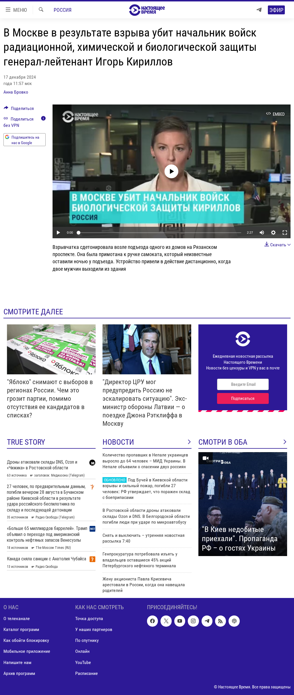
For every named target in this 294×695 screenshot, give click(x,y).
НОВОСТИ (118, 442)
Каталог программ (21, 629)
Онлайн (82, 651)
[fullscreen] (285, 232)
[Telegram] (259, 9)
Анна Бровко (15, 92)
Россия (62, 10)
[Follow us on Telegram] (207, 620)
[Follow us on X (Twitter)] (165, 620)
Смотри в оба (222, 442)
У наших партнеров (93, 629)
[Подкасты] (234, 620)
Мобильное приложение (26, 651)
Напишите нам (17, 662)
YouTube (83, 662)
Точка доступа (89, 618)
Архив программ (19, 673)
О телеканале (16, 618)
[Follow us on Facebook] (152, 620)
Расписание (86, 673)
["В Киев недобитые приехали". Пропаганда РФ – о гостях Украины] (242, 504)
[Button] (19, 109)
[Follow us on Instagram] (193, 620)
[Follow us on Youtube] (179, 620)
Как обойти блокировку (26, 640)
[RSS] (220, 620)
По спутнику (87, 640)
